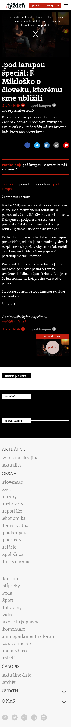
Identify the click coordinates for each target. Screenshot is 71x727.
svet (7, 489)
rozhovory (13, 504)
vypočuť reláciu (52, 336)
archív (9, 682)
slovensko (13, 482)
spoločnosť (14, 554)
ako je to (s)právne (21, 622)
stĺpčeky (11, 586)
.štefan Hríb (11, 105)
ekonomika (14, 518)
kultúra (10, 579)
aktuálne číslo (17, 675)
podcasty (12, 540)
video (8, 615)
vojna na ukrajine (20, 458)
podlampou (15, 533)
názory (10, 497)
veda (7, 593)
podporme (10, 184)
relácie (9, 547)
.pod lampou (41, 105)
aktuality (12, 465)
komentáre (14, 629)
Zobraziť (21, 376)
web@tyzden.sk (14, 321)
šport (8, 600)
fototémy (12, 607)
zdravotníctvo (17, 643)
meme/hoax (15, 651)
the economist (17, 561)
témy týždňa (16, 525)
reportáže (12, 511)
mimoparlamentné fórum (29, 636)
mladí (9, 658)
